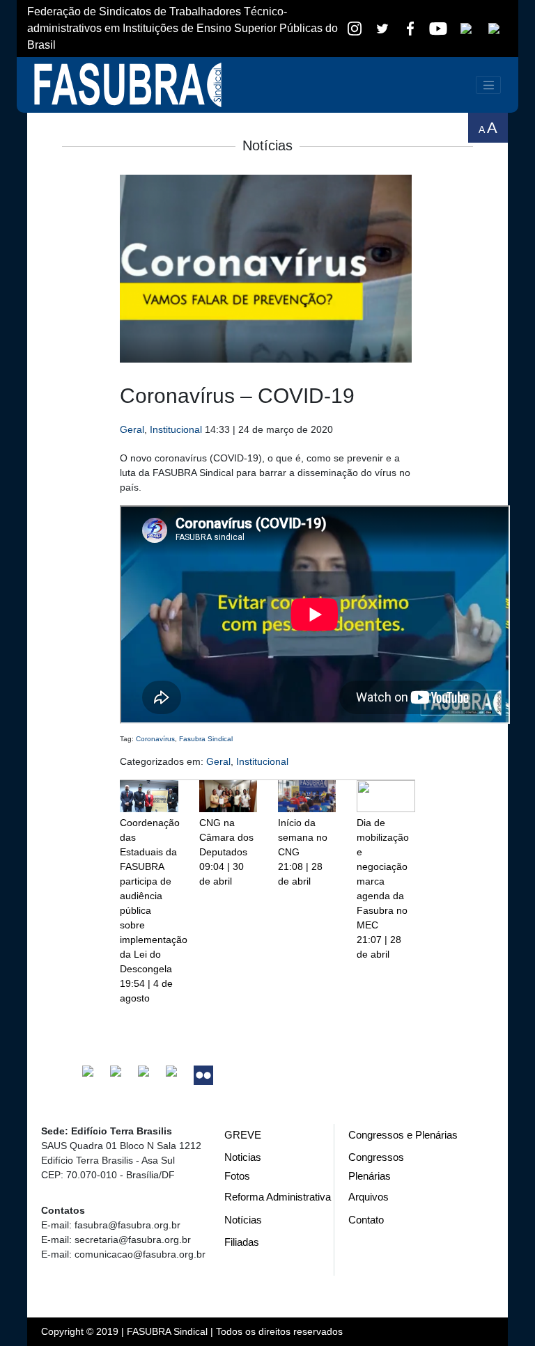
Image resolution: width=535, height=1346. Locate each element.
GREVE (242, 1135)
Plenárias (369, 1176)
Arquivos (368, 1197)
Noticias (242, 1157)
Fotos (237, 1176)
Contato (366, 1220)
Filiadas (241, 1242)
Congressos (376, 1157)
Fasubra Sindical (206, 739)
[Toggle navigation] (488, 85)
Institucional (176, 429)
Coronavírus (155, 739)
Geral (132, 429)
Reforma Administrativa (277, 1197)
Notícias (243, 1220)
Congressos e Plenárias (403, 1135)
